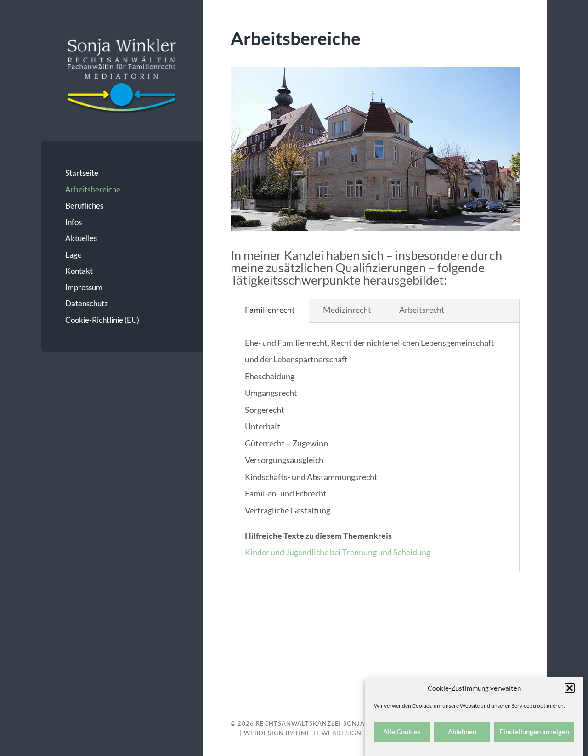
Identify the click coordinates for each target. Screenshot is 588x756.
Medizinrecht (347, 310)
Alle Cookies (402, 732)
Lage (73, 255)
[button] (569, 688)
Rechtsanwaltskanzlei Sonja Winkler (326, 723)
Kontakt (79, 271)
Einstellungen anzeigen (534, 732)
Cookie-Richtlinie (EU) (102, 320)
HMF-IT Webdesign (329, 733)
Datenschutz (86, 303)
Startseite (81, 173)
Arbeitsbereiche (92, 189)
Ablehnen (462, 732)
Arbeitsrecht (422, 310)
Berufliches (84, 205)
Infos (73, 222)
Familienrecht (270, 310)
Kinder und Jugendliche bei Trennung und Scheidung (337, 552)
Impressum (83, 287)
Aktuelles (81, 238)
